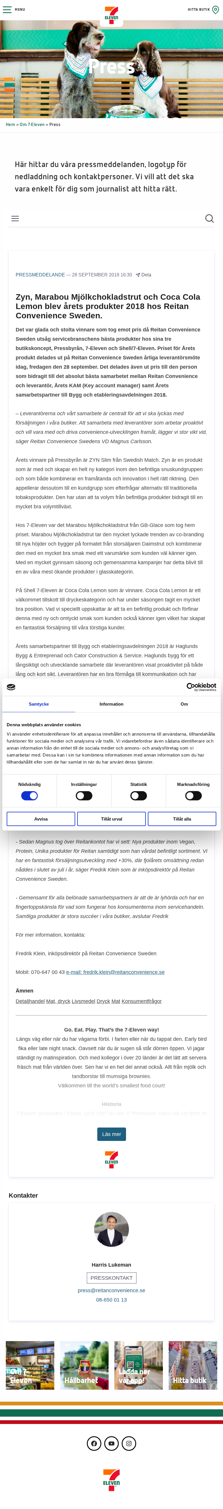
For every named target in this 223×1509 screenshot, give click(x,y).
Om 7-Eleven (32, 125)
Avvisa (41, 818)
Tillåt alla (182, 818)
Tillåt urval (111, 818)
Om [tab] (184, 704)
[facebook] (94, 1443)
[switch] (84, 795)
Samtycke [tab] (39, 704)
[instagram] (129, 1443)
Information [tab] (111, 704)
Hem (10, 125)
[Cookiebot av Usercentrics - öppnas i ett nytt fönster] (191, 687)
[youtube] (111, 1443)
